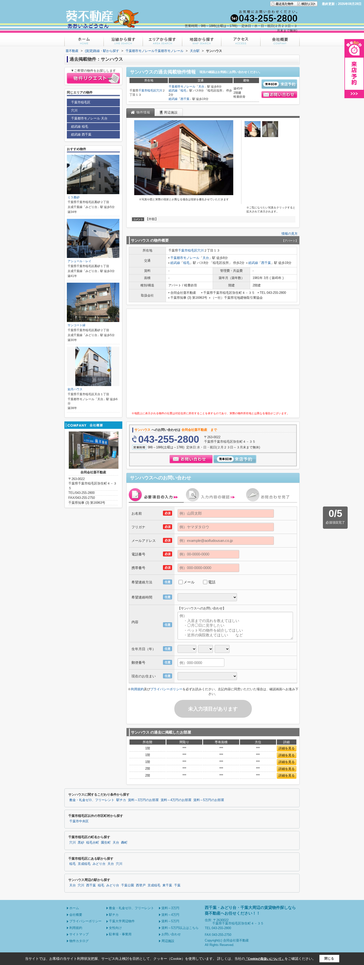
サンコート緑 (76, 325)
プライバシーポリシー (166, 689)
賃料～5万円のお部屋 (208, 800)
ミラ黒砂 (73, 197)
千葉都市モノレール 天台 (89, 118)
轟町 (124, 842)
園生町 (106, 842)
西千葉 (185, 99)
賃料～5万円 (170, 921)
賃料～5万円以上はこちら (180, 928)
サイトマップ (79, 934)
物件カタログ (79, 941)
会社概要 (75, 915)
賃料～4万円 (170, 915)
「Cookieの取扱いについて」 (265, 959)
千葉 (177, 885)
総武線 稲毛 (79, 126)
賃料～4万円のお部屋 (176, 800)
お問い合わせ (171, 934)
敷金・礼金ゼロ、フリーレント (91, 800)
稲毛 (183, 90)
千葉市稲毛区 (147, 90)
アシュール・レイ (79, 261)
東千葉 (167, 885)
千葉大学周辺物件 (122, 921)
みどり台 (99, 864)
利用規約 (137, 689)
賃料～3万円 (170, 908)
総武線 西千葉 (81, 134)
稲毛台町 (92, 842)
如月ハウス (75, 389)
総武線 (173, 90)
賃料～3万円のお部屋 (143, 800)
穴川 (159, 90)
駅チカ (121, 800)
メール (189, 582)
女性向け (115, 928)
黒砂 (81, 842)
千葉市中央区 (79, 821)
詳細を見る (287, 748)
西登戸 (141, 885)
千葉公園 (127, 885)
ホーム (74, 908)
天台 (201, 86)
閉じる (329, 958)
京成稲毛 (84, 864)
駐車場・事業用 (120, 934)
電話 (211, 582)
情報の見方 (290, 233)
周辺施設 (167, 941)
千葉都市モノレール (182, 86)
